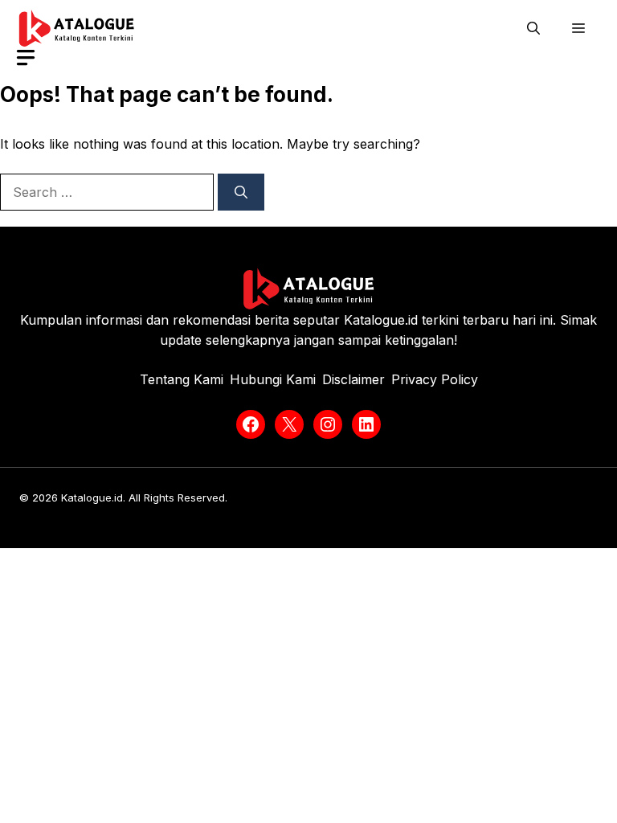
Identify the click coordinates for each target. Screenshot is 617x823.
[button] (533, 28)
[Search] (241, 192)
